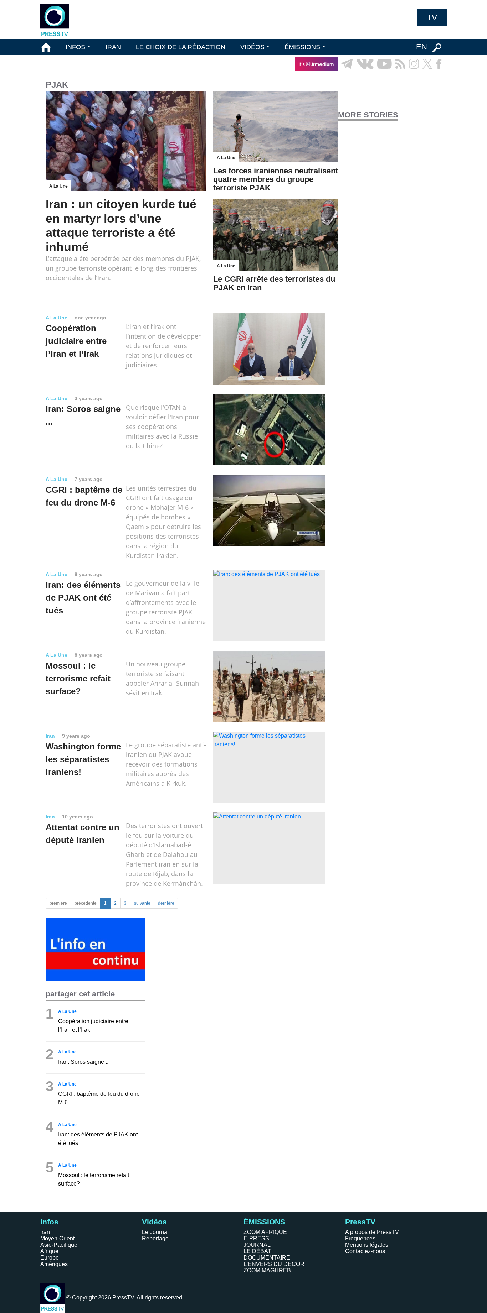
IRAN (113, 47)
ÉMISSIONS (302, 47)
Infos (49, 1222)
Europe (49, 1258)
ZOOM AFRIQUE (265, 1232)
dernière (166, 903)
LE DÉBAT (257, 1251)
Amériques (54, 1264)
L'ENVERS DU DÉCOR (274, 1264)
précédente (86, 903)
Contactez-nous (365, 1251)
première (58, 903)
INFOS (75, 47)
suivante (142, 903)
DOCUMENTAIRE (267, 1258)
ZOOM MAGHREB (267, 1270)
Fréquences (360, 1238)
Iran (45, 1232)
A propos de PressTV (372, 1232)
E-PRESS (256, 1238)
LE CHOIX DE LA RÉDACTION (180, 47)
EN (421, 46)
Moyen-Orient (57, 1238)
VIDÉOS (252, 47)
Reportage (155, 1238)
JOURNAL (257, 1245)
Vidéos (154, 1222)
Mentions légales (366, 1245)
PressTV (360, 1222)
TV (432, 17)
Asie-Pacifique (58, 1245)
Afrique (49, 1251)
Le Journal (155, 1232)
